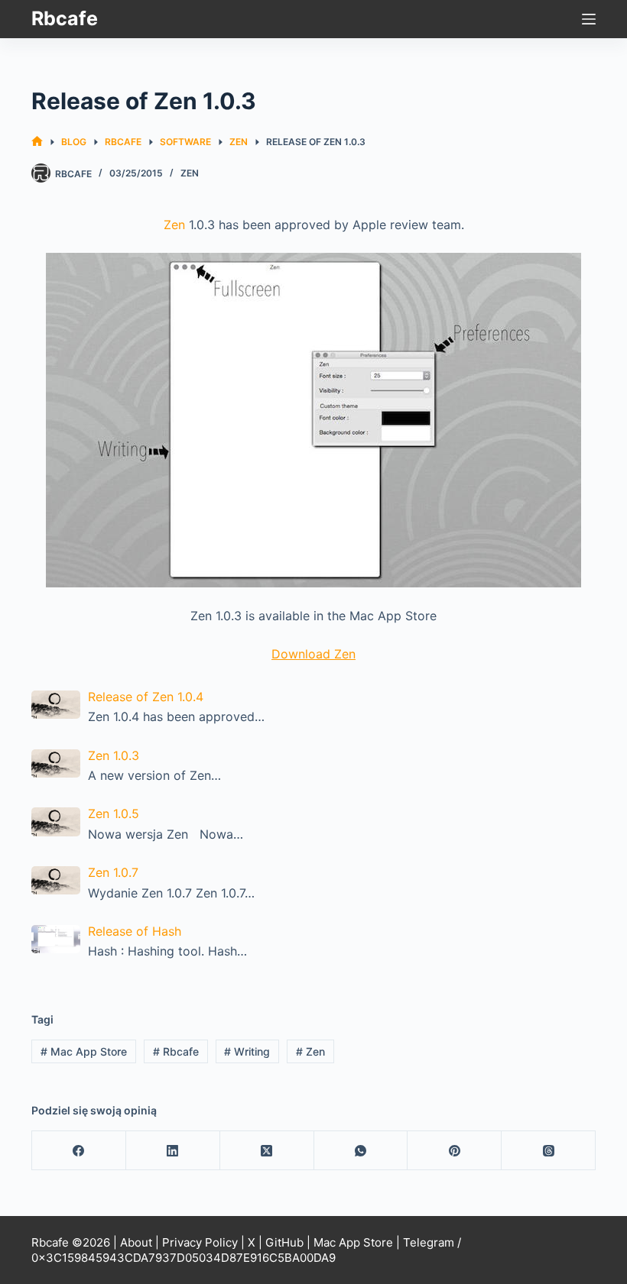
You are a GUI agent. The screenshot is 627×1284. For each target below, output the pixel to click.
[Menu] (589, 19)
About (136, 1242)
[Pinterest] (455, 1150)
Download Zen (313, 653)
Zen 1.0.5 (113, 813)
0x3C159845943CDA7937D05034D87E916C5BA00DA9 (183, 1257)
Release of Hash (134, 931)
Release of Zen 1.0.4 (145, 696)
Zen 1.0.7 (113, 872)
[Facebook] (79, 1150)
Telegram (428, 1242)
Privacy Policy (200, 1242)
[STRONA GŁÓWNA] (37, 141)
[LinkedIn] (173, 1150)
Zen (189, 173)
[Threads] (549, 1150)
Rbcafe (64, 18)
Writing (247, 1051)
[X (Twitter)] (267, 1150)
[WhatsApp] (361, 1150)
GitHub (284, 1242)
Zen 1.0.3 (113, 755)
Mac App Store (84, 1051)
